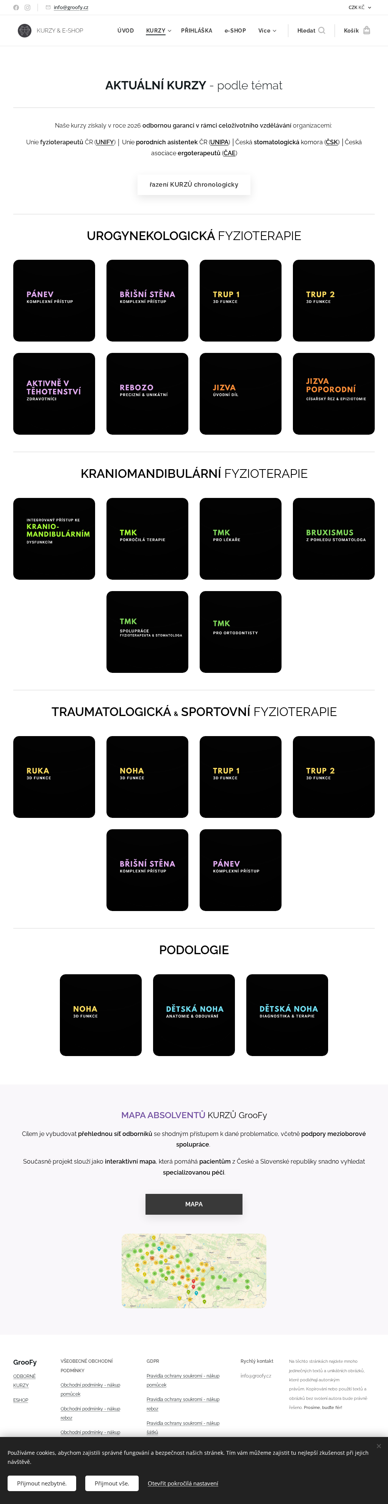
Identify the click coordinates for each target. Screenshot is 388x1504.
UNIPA (219, 142)
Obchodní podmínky (82, 1385)
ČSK (332, 142)
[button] (311, 30)
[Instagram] (27, 7)
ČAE (230, 153)
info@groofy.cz (71, 7)
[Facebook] (16, 7)
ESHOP (20, 1400)
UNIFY (105, 142)
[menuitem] (128, 30)
